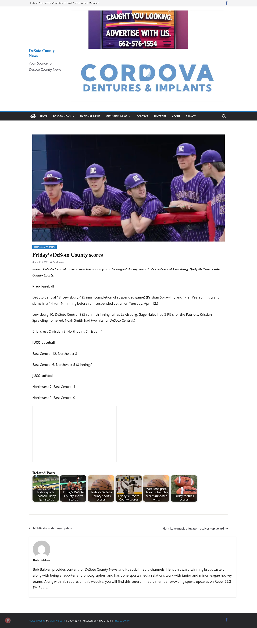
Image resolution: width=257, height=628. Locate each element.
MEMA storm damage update (52, 528)
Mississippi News (116, 116)
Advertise (160, 116)
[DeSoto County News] (33, 116)
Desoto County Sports (44, 247)
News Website (37, 620)
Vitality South (57, 620)
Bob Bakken (58, 262)
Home (44, 116)
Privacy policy (122, 620)
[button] (72, 116)
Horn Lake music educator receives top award (193, 528)
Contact (142, 116)
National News (90, 116)
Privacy (191, 116)
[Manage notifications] (7, 620)
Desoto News (62, 116)
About (176, 116)
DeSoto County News (42, 52)
